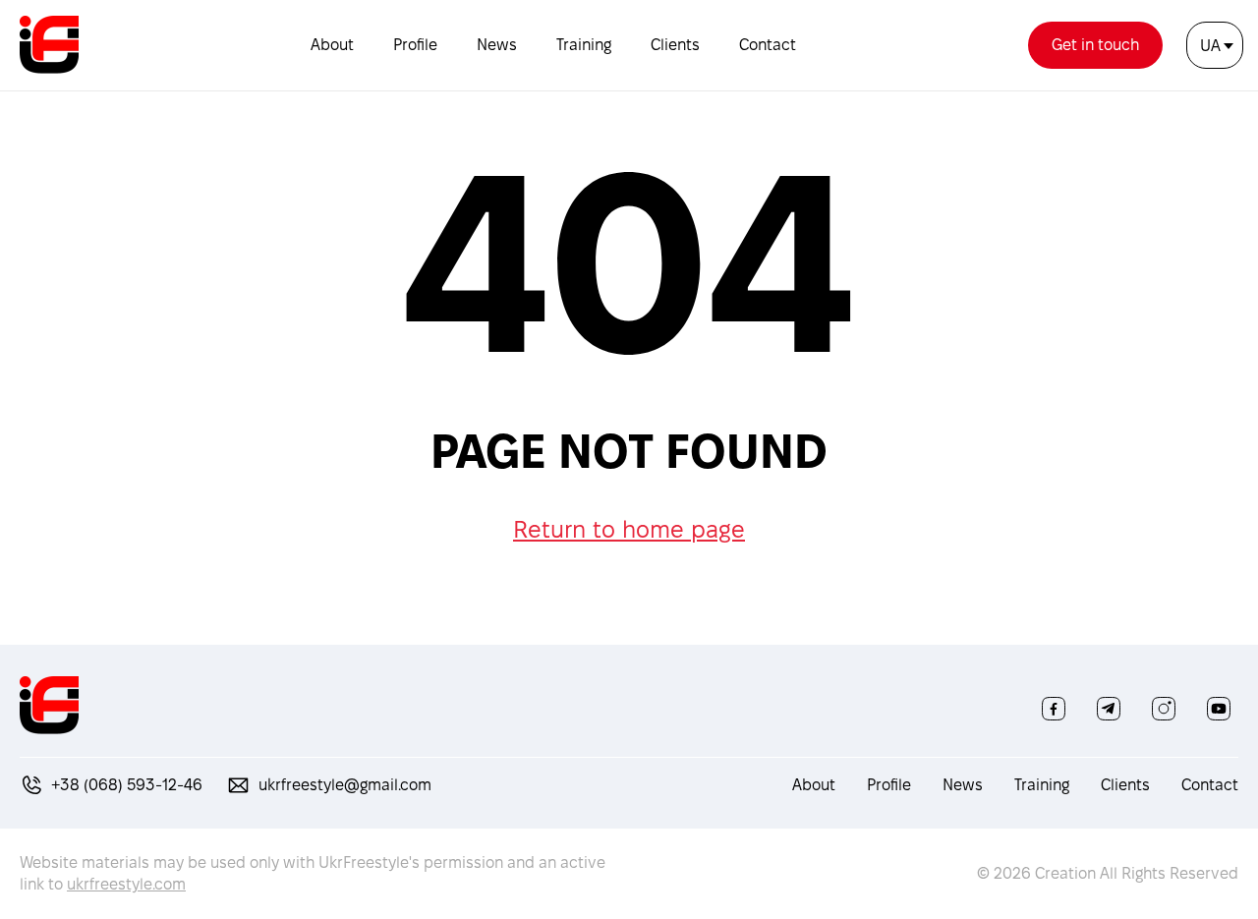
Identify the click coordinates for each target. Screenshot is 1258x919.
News (497, 44)
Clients (675, 44)
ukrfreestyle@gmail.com (344, 784)
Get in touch (1095, 44)
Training (583, 44)
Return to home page (629, 529)
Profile (415, 44)
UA (1210, 45)
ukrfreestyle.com (126, 884)
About (332, 44)
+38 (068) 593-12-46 (126, 784)
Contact (767, 44)
